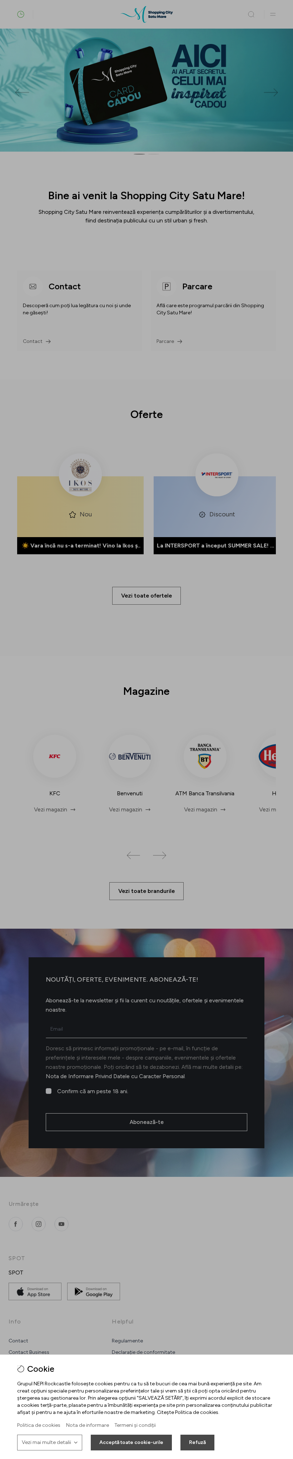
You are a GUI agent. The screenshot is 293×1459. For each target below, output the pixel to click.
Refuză (197, 1442)
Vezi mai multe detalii (46, 1442)
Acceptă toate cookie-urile (131, 1442)
